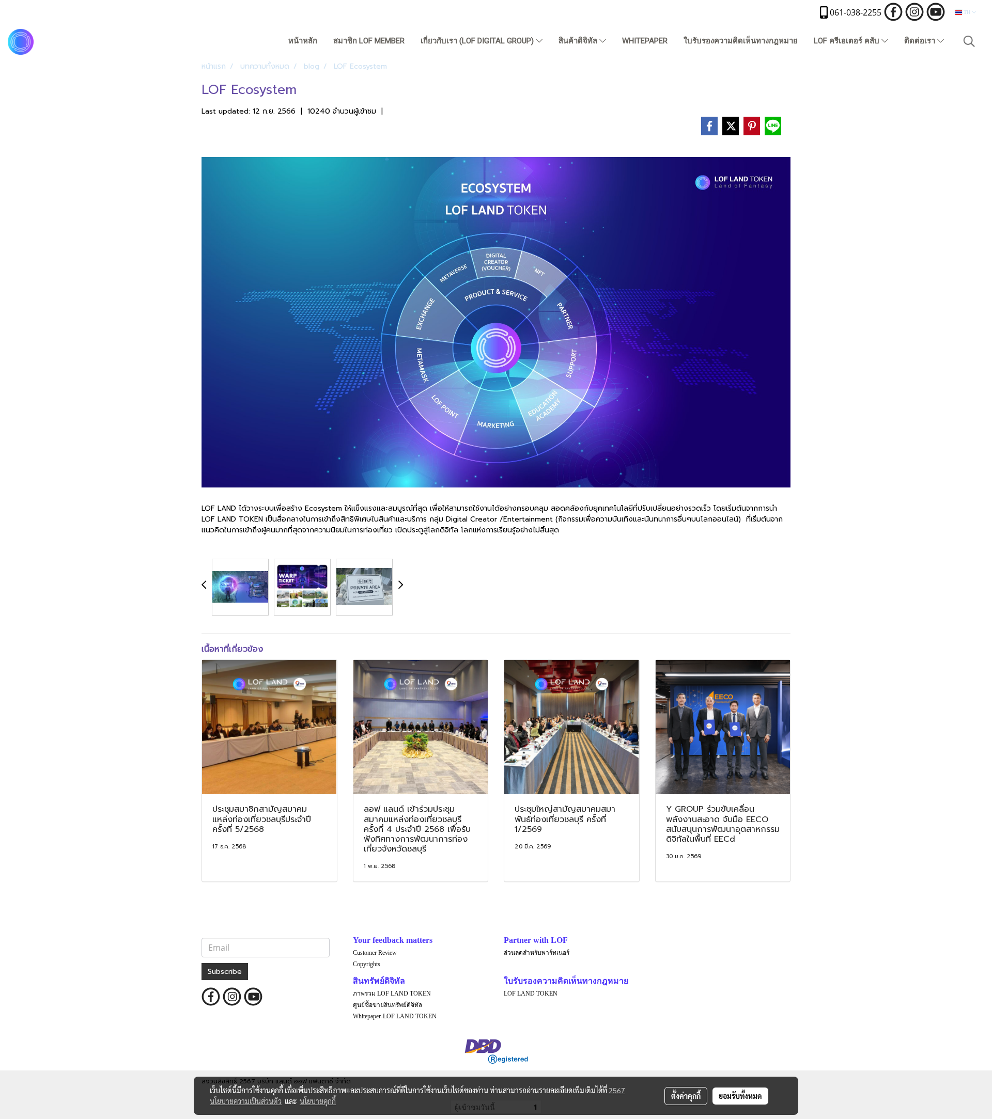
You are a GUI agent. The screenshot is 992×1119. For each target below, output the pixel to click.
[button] (969, 41)
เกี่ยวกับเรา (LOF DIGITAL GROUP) (478, 40)
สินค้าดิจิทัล (579, 40)
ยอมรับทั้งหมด (740, 1095)
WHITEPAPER (645, 40)
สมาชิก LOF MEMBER (369, 40)
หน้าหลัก (302, 40)
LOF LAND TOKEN (530, 993)
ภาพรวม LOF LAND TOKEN (392, 993)
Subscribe (225, 971)
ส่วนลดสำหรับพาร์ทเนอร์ (536, 952)
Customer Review (375, 952)
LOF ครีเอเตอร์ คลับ (847, 40)
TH (967, 12)
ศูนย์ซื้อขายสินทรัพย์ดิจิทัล (387, 1004)
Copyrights (366, 964)
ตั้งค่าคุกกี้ (686, 1095)
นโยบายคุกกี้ (318, 1101)
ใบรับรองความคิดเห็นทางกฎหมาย (741, 40)
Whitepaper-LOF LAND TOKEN (395, 1016)
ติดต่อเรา (920, 40)
